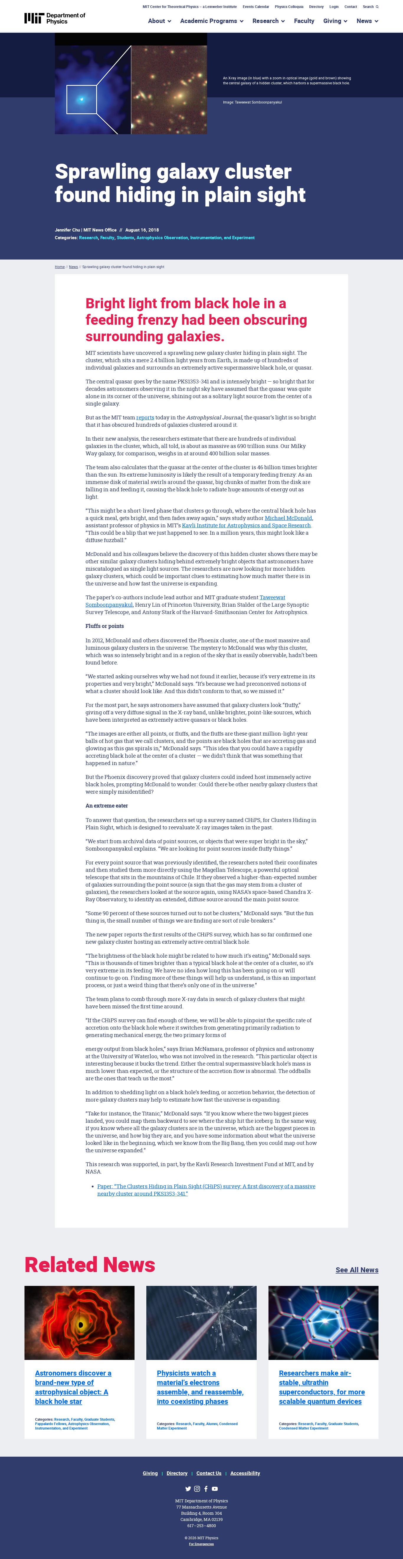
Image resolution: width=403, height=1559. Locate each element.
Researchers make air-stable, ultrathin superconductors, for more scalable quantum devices (322, 1387)
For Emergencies (201, 1544)
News (73, 266)
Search (368, 6)
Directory (316, 6)
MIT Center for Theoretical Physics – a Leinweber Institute (190, 6)
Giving (150, 1473)
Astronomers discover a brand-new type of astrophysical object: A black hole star (73, 1387)
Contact (351, 6)
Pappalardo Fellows (50, 1424)
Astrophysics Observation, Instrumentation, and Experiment (196, 237)
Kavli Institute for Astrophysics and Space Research (246, 525)
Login (334, 6)
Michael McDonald (288, 517)
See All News (357, 1270)
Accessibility (245, 1473)
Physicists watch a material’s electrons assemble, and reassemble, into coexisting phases (200, 1387)
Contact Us (209, 1473)
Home (60, 266)
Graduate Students (99, 1419)
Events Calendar (256, 6)
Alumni (211, 1424)
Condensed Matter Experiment (303, 1428)
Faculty (304, 21)
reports (145, 417)
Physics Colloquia (289, 6)
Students (125, 237)
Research (88, 237)
